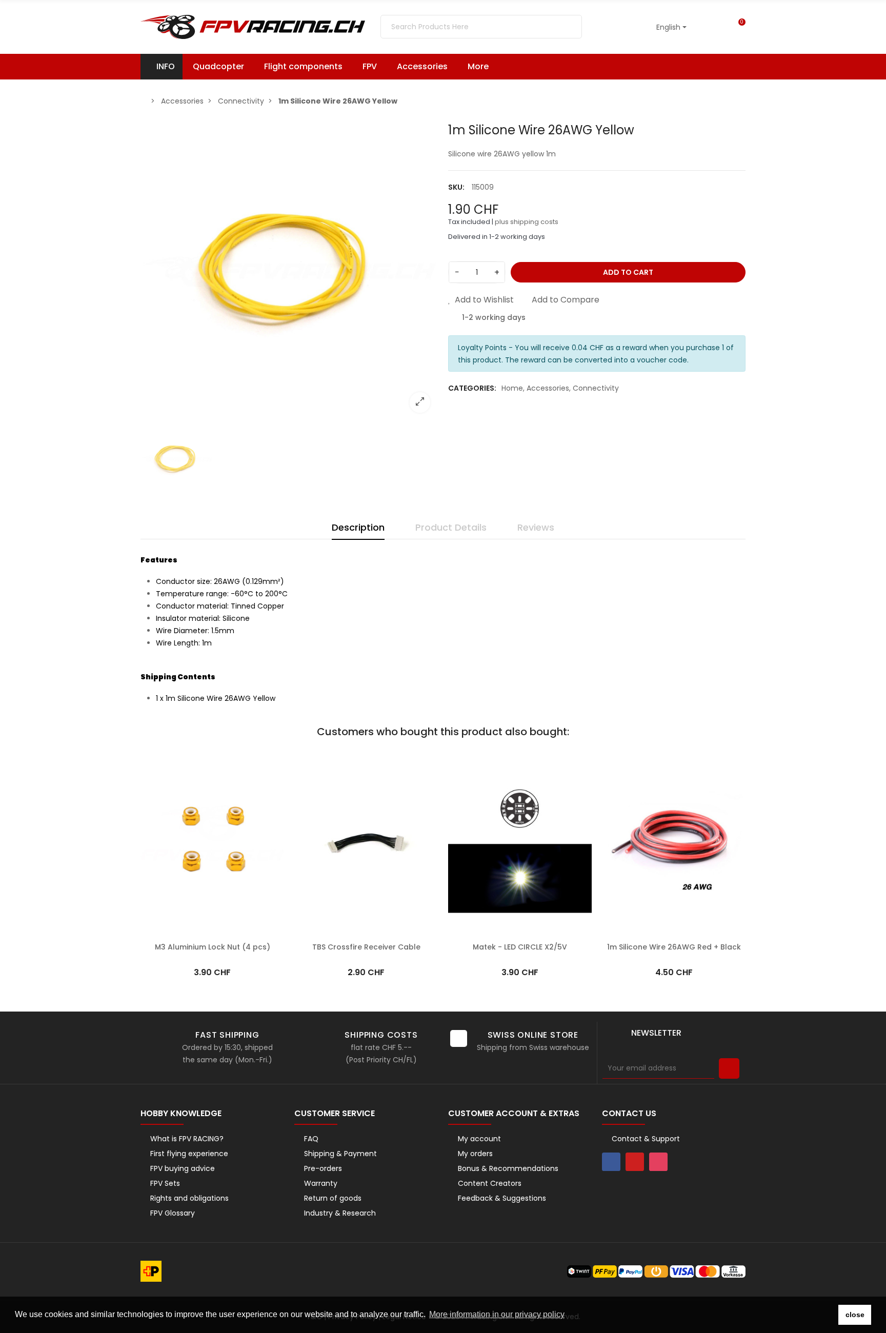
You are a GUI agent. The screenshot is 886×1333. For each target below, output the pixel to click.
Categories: (472, 388)
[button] (483, 66)
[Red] (150, 767)
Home (512, 388)
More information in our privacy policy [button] (497, 1314)
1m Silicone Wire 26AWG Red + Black (674, 947)
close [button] (854, 1314)
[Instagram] (658, 1162)
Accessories (548, 388)
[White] (452, 767)
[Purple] (163, 767)
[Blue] (175, 767)
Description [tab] (358, 527)
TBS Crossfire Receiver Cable (366, 947)
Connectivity (596, 388)
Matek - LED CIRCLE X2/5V (520, 947)
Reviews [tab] (535, 527)
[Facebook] (611, 1162)
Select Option (212, 931)
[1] (729, 1068)
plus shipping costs (526, 222)
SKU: (456, 187)
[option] (289, 271)
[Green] (188, 767)
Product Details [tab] (451, 527)
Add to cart (628, 272)
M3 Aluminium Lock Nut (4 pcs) (212, 947)
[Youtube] (635, 1162)
